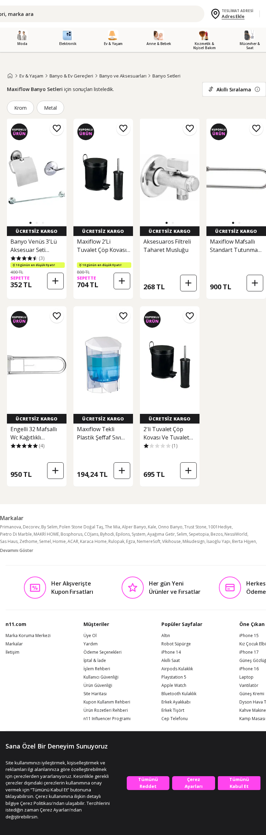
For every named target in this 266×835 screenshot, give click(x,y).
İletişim (12, 652)
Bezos (217, 534)
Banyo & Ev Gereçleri (71, 76)
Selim (182, 534)
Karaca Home (93, 541)
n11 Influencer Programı (107, 718)
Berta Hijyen (244, 541)
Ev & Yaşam (31, 76)
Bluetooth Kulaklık (178, 694)
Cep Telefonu (174, 718)
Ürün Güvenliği (97, 685)
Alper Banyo (134, 527)
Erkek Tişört (172, 710)
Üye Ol (90, 635)
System (138, 534)
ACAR (73, 541)
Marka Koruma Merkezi (28, 635)
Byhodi (107, 534)
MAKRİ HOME (46, 534)
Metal (50, 108)
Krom (20, 108)
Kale (152, 527)
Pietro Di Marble (16, 534)
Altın (165, 635)
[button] (30, 223)
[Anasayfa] (10, 76)
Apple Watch (173, 685)
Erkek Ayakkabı (175, 702)
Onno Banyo (170, 527)
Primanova (10, 527)
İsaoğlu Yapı (218, 541)
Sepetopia (199, 534)
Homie (59, 541)
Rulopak (116, 541)
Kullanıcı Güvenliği (100, 677)
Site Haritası (95, 694)
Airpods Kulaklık (177, 669)
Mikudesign (194, 541)
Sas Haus (9, 541)
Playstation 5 (173, 677)
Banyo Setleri (166, 76)
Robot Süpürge (176, 644)
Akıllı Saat (170, 660)
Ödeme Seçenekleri (102, 652)
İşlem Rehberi (96, 669)
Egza (130, 541)
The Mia (112, 527)
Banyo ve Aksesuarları (123, 76)
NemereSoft (148, 541)
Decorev (31, 527)
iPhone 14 (171, 652)
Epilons (123, 534)
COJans (91, 534)
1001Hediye (220, 527)
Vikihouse (171, 541)
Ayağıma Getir (161, 534)
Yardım (90, 644)
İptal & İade (94, 660)
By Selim (49, 527)
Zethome (28, 541)
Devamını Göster (16, 550)
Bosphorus (71, 534)
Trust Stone (195, 527)
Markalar (14, 644)
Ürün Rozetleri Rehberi (105, 710)
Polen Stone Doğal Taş (81, 527)
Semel (45, 541)
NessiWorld (235, 534)
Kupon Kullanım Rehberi (106, 702)
